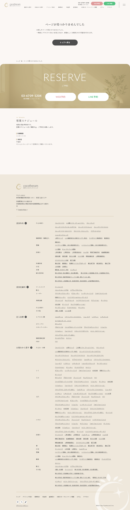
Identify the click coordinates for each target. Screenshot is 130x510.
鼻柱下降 (107, 263)
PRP (56, 341)
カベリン (68, 338)
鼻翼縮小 (65, 263)
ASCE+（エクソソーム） (97, 331)
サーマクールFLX (60, 307)
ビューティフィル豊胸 (68, 249)
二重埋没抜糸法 (76, 252)
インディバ (73, 269)
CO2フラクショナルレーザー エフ (78, 297)
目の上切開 (72, 256)
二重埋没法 (66, 252)
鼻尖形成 (57, 263)
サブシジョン (95, 300)
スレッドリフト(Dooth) (85, 227)
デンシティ (81, 307)
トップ (18, 61)
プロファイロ (59, 327)
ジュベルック (69, 331)
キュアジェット (69, 300)
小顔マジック (59, 238)
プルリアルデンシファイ (91, 327)
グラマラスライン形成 (61, 260)
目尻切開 (65, 256)
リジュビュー (59, 331)
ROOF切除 (81, 256)
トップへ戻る (65, 42)
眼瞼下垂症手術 (95, 252)
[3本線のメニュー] (124, 5)
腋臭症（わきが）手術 (61, 269)
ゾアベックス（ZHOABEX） (73, 317)
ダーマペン (104, 300)
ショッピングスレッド (61, 235)
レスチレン (95, 317)
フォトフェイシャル (101, 293)
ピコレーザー (75, 293)
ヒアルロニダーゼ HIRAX (63, 321)
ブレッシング (59, 300)
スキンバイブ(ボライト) (81, 331)
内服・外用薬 (59, 311)
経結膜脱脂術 (105, 252)
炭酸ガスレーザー (60, 297)
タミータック (91, 223)
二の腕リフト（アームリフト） (75, 223)
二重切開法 (58, 252)
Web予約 (97, 3)
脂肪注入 (57, 242)
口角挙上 (65, 266)
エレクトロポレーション (78, 304)
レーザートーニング (87, 293)
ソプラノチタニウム (76, 290)
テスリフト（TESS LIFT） (81, 231)
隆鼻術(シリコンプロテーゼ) (77, 263)
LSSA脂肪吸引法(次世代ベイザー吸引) (76, 238)
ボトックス (58, 324)
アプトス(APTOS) (96, 231)
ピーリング (65, 304)
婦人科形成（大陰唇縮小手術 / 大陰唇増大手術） (95, 273)
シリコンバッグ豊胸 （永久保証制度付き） (95, 245)
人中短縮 (57, 266)
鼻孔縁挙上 (99, 263)
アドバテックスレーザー (62, 293)
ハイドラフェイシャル (82, 300)
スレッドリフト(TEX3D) (101, 227)
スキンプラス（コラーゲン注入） (65, 335)
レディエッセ (104, 317)
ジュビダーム (59, 317)
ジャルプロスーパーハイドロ (73, 327)
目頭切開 (57, 256)
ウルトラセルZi (71, 307)
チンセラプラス (59, 338)
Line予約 (109, 3)
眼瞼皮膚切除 (90, 256)
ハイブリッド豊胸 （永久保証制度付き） (67, 245)
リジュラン (103, 327)
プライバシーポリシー (22, 505)
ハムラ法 (85, 252)
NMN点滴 (68, 311)
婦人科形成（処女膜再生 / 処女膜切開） (67, 273)
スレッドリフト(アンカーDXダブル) (65, 227)
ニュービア (86, 317)
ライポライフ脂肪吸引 (95, 238)
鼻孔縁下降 (91, 263)
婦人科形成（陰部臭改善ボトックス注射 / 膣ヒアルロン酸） (73, 277)
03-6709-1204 (83, 3)
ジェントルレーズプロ (61, 290)
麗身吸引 (107, 238)
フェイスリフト (59, 223)
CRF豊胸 (58, 249)
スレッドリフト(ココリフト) (63, 231)
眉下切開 (73, 260)
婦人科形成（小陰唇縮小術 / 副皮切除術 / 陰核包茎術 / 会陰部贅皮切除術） (77, 281)
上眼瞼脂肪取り (100, 256)
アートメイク (59, 287)
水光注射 (57, 304)
